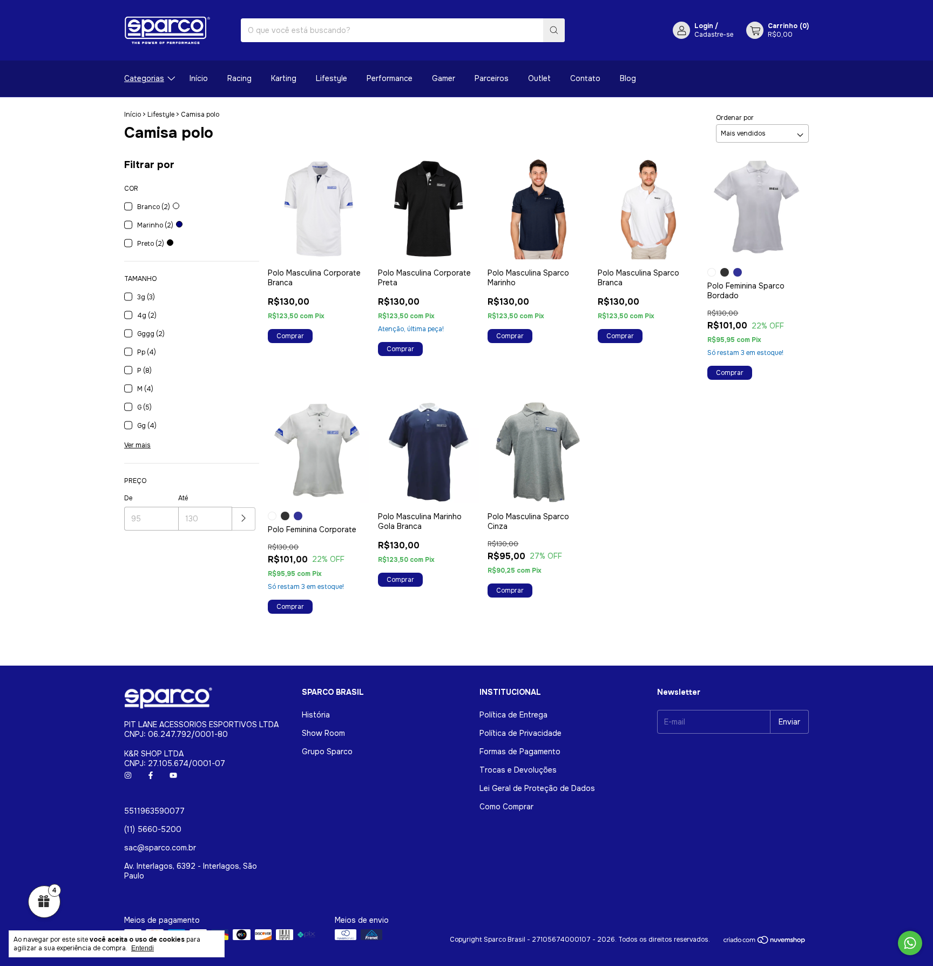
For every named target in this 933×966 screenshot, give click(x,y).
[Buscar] (554, 30)
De (128, 498)
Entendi (142, 948)
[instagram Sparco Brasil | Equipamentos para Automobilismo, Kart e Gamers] (128, 775)
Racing (239, 78)
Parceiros (492, 78)
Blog (628, 78)
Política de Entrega (513, 715)
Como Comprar (506, 806)
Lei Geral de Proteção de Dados (537, 788)
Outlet (539, 78)
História (316, 715)
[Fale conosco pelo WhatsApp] (910, 943)
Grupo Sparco (327, 751)
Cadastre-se (713, 34)
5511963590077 (154, 811)
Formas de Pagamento (519, 751)
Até (183, 498)
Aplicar (243, 519)
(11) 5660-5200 (152, 829)
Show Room (323, 733)
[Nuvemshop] (765, 942)
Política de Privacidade (520, 733)
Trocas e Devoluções (518, 770)
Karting (283, 78)
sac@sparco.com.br (160, 848)
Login (703, 26)
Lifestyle (331, 78)
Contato (585, 78)
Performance (390, 78)
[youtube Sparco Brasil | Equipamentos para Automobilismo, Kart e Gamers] (173, 775)
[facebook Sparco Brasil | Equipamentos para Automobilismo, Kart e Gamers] (150, 775)
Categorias (144, 78)
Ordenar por (735, 117)
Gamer (443, 78)
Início (199, 78)
